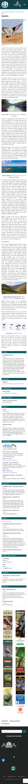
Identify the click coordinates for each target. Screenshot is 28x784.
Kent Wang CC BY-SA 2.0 (18, 175)
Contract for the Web (14, 736)
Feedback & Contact (11, 776)
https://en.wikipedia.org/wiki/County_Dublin (13, 383)
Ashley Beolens (18, 333)
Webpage (5, 356)
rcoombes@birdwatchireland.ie (10, 393)
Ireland (20, 12)
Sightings (5, 560)
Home (3, 12)
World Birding (9, 12)
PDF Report (5, 577)
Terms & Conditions (21, 776)
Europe (15, 12)
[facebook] (14, 757)
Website (3, 45)
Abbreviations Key (7, 521)
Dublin (3, 13)
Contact (4, 512)
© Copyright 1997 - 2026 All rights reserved (13, 779)
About (4, 776)
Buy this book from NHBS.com (10, 460)
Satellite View (6, 527)
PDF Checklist (6, 411)
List (4, 426)
